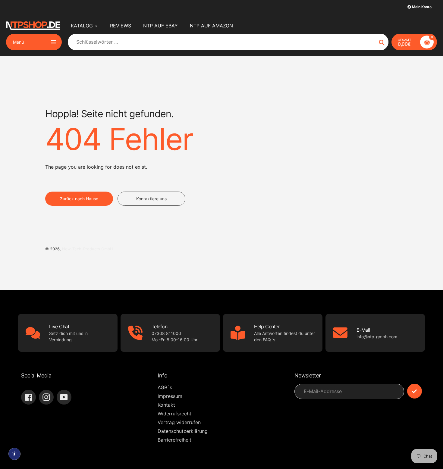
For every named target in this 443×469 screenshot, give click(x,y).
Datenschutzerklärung (183, 431)
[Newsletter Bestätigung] (414, 391)
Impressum (170, 396)
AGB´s (165, 387)
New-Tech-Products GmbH (87, 248)
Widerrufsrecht (174, 414)
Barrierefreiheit (174, 440)
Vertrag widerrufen (179, 422)
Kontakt (166, 405)
